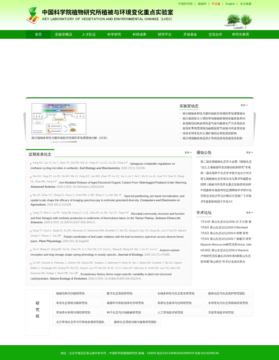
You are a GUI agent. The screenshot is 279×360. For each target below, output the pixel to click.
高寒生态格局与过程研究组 (175, 302)
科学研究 (114, 34)
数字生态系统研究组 (119, 293)
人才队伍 (89, 34)
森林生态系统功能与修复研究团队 (135, 321)
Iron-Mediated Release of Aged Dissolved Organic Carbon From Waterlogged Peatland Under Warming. (109, 181)
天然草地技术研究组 (221, 312)
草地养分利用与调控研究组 (73, 312)
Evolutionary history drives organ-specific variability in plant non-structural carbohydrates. (106, 270)
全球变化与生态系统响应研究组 (228, 302)
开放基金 (190, 34)
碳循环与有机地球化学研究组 (125, 302)
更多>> (244, 105)
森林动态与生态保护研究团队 (226, 293)
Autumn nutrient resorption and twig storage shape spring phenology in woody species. (105, 252)
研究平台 (165, 34)
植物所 (202, 3)
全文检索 (245, 3)
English (230, 3)
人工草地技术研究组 (170, 312)
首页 (38, 34)
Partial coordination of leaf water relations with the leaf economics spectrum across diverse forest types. (109, 236)
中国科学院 (185, 3)
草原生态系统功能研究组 (71, 302)
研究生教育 (240, 34)
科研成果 (139, 34)
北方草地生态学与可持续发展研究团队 (80, 321)
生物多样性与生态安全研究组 (176, 293)
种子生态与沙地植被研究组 (124, 312)
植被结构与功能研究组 (70, 293)
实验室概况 (63, 34)
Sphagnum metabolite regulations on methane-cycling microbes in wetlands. (103, 165)
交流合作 (215, 34)
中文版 (216, 3)
